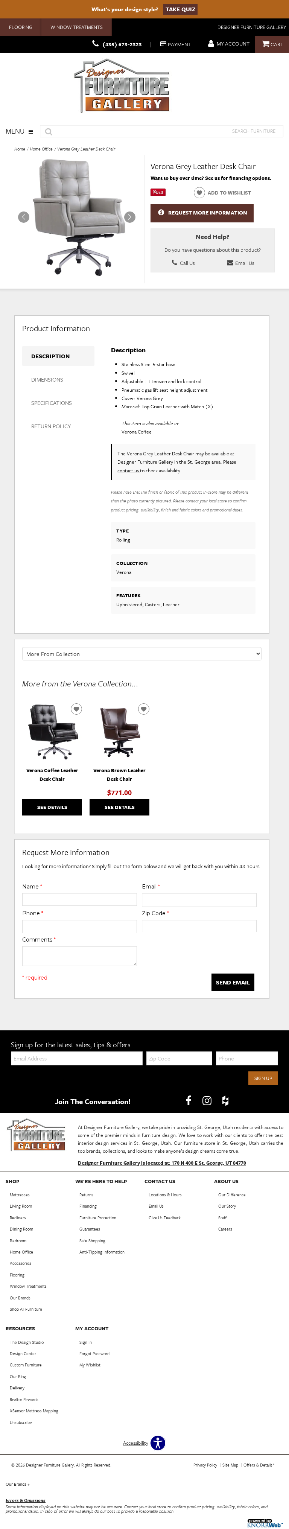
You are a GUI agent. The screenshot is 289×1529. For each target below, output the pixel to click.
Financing (88, 1206)
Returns (86, 1194)
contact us (128, 470)
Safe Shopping (92, 1240)
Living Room (21, 1206)
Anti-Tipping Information (102, 1252)
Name (32, 886)
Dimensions (47, 379)
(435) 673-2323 (122, 44)
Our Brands (20, 1298)
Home (19, 149)
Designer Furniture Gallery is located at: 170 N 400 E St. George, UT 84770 (162, 1163)
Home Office (41, 149)
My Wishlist (89, 1365)
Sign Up (263, 1078)
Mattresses (20, 1194)
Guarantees (89, 1229)
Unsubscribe (21, 1422)
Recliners (18, 1217)
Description (50, 356)
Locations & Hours (165, 1194)
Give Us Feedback (165, 1217)
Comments (39, 939)
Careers (225, 1229)
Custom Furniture (26, 1365)
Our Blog (18, 1376)
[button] (129, 217)
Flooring (20, 27)
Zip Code (155, 913)
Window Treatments (76, 27)
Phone (32, 913)
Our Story (227, 1206)
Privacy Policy (205, 1465)
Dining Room (21, 1229)
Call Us (187, 263)
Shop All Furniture (26, 1309)
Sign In (85, 1342)
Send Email (233, 982)
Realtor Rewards (24, 1399)
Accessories (20, 1263)
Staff (222, 1217)
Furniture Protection (97, 1217)
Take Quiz (180, 9)
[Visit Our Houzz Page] (225, 1101)
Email (151, 886)
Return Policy (51, 426)
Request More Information (207, 212)
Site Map (230, 1465)
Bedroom (18, 1240)
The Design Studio (27, 1342)
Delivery (17, 1387)
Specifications (51, 403)
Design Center (23, 1353)
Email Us (244, 263)
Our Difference (232, 1194)
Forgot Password (94, 1353)
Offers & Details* (259, 1465)
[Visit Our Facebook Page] (189, 1101)
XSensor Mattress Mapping (34, 1410)
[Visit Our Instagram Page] (207, 1101)
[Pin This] (158, 194)
